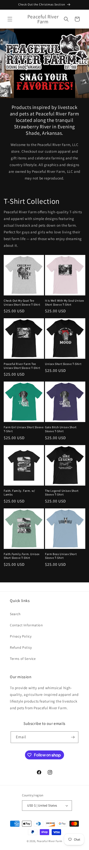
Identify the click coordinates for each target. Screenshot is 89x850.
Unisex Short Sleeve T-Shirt (63, 364)
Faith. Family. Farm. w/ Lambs (19, 492)
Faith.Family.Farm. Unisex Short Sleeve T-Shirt (22, 556)
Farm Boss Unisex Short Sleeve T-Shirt (61, 556)
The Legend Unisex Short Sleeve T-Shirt (62, 492)
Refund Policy (21, 647)
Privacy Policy (20, 636)
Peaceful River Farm (49, 841)
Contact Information (26, 625)
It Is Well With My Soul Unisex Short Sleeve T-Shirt (64, 302)
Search (15, 614)
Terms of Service (23, 658)
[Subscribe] (72, 737)
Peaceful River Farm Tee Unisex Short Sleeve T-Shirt (22, 366)
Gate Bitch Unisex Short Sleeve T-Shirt (61, 429)
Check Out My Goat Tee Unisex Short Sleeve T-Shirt (22, 302)
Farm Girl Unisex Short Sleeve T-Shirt (24, 429)
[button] (9, 19)
